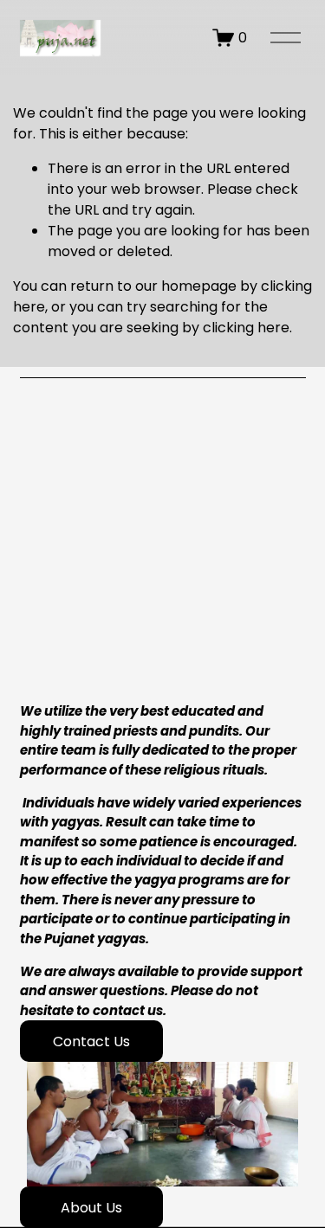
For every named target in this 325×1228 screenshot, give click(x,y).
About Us (91, 1208)
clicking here (246, 328)
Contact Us (91, 1041)
